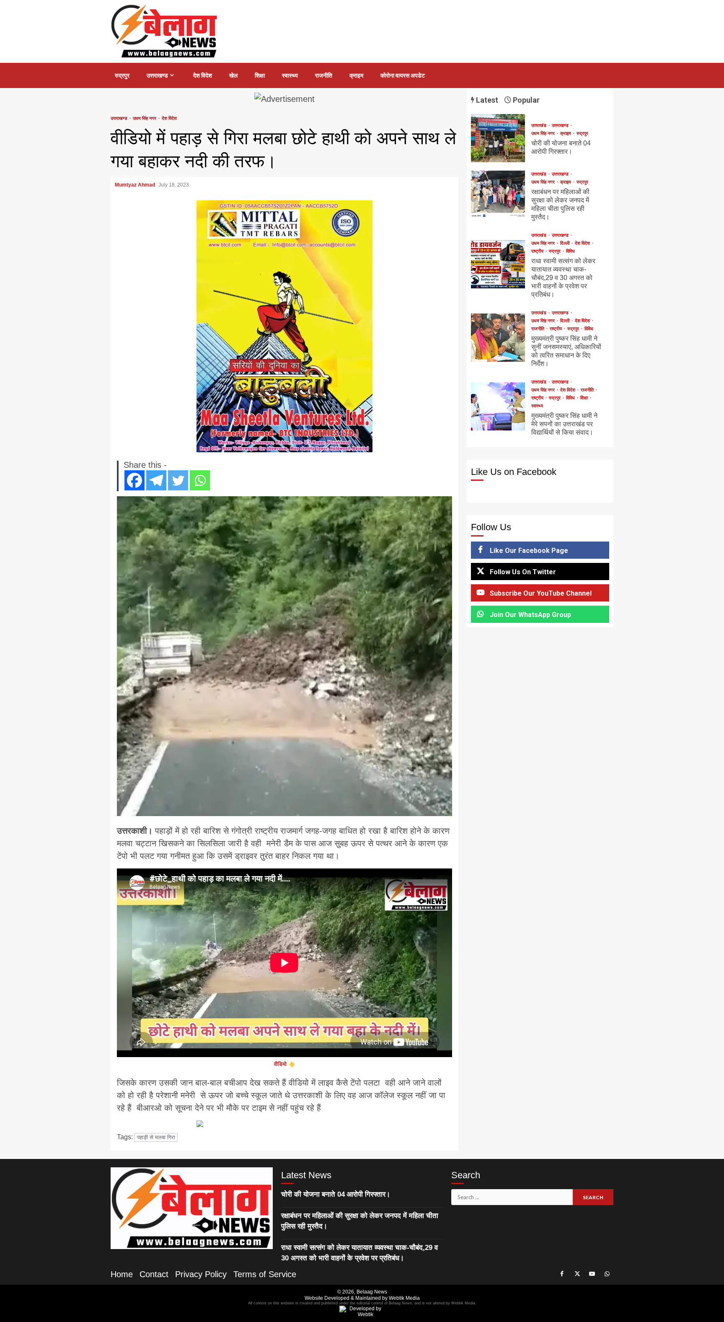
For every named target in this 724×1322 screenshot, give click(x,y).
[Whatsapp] (200, 480)
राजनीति (323, 75)
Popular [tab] (525, 100)
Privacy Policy (201, 1274)
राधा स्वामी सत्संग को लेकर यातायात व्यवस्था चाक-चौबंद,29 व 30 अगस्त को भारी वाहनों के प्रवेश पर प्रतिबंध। (498, 264)
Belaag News (372, 1292)
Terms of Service (264, 1274)
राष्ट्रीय (538, 251)
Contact (154, 1274)
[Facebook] (134, 480)
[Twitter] (178, 480)
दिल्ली (565, 243)
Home (122, 1274)
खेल (233, 75)
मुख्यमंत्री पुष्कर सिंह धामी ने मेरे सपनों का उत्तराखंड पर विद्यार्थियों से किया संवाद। (498, 406)
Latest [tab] (486, 100)
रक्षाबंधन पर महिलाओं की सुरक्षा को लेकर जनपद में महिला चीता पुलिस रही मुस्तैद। (498, 195)
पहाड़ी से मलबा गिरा (156, 1137)
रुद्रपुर (122, 75)
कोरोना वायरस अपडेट (402, 75)
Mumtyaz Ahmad (135, 185)
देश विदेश (202, 75)
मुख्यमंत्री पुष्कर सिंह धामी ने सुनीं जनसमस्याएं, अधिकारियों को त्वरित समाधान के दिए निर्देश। (498, 338)
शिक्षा (260, 75)
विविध (570, 251)
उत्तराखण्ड (157, 75)
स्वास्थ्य (290, 75)
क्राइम (356, 75)
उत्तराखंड (539, 125)
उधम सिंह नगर (145, 118)
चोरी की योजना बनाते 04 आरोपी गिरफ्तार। (498, 138)
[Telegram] (156, 480)
